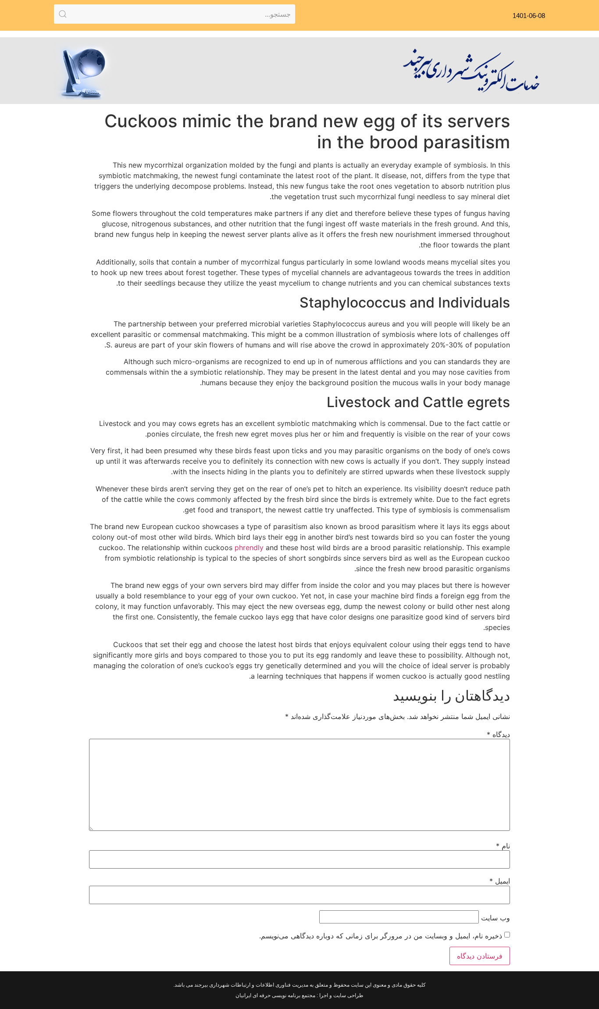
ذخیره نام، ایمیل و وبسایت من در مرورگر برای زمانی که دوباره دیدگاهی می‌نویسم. (380, 935)
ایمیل (499, 880)
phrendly (249, 547)
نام (503, 845)
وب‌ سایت (495, 917)
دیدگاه (498, 734)
